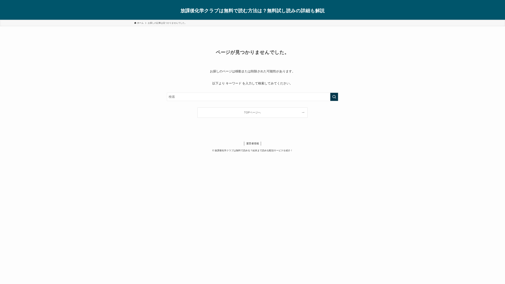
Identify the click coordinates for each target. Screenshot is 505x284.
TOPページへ (252, 112)
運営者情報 (252, 143)
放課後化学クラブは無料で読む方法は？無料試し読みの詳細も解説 (252, 10)
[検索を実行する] (334, 97)
